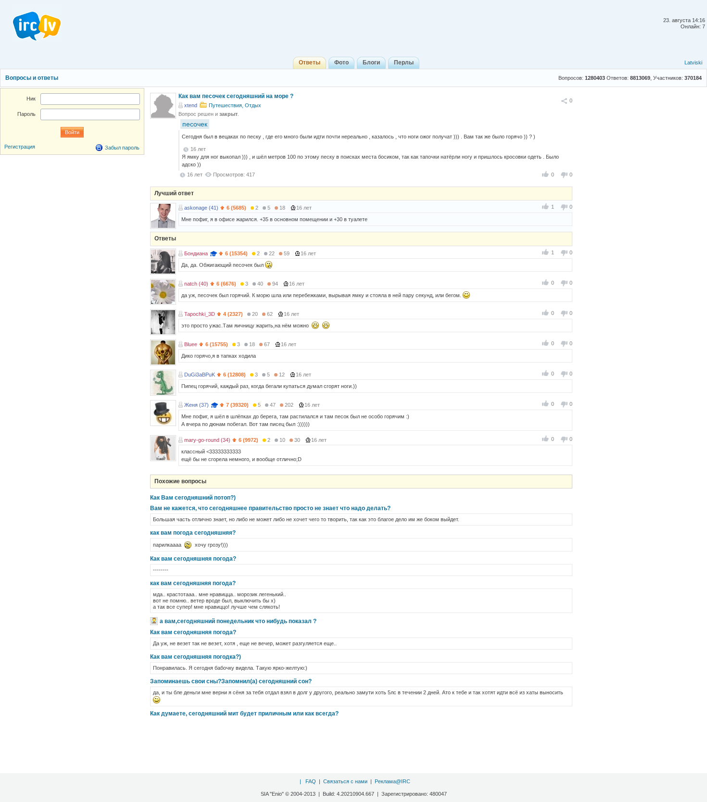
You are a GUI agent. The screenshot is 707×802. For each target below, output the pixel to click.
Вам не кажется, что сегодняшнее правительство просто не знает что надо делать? (270, 508)
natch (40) (196, 284)
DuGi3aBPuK (199, 374)
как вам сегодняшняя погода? (193, 583)
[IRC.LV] (31, 23)
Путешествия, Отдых (235, 105)
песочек (194, 124)
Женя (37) (196, 405)
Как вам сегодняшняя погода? (193, 558)
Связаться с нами (345, 781)
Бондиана (196, 253)
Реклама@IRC (392, 781)
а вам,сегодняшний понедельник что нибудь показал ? (238, 621)
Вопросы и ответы (31, 78)
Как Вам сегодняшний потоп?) (193, 497)
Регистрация (19, 147)
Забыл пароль (122, 147)
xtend (190, 105)
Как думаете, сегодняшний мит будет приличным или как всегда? (244, 713)
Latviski (693, 62)
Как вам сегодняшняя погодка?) (195, 656)
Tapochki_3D (199, 314)
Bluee (190, 344)
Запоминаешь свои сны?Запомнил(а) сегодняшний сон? (231, 681)
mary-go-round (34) (207, 440)
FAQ (310, 781)
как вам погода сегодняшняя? (193, 532)
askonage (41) (201, 208)
